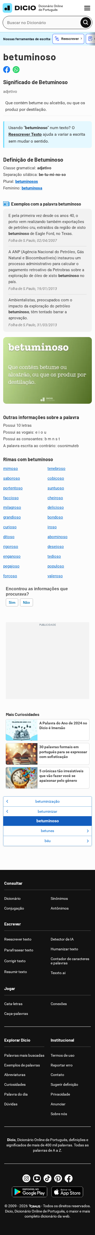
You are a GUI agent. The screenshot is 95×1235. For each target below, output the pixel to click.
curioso (10, 527)
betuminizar (47, 811)
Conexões (59, 1004)
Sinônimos (59, 898)
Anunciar (58, 1104)
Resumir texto (15, 972)
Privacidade (60, 1094)
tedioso (54, 556)
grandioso (12, 517)
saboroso (11, 478)
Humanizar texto (64, 949)
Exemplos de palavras (22, 1065)
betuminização (47, 801)
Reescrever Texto (25, 134)
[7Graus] (34, 1206)
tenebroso (56, 468)
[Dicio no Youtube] (37, 1178)
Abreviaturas (14, 1075)
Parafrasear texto (18, 950)
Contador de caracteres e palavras (70, 961)
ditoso (9, 536)
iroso (52, 527)
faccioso (11, 498)
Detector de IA (62, 939)
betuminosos (26, 181)
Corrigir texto (15, 961)
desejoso (56, 546)
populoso (56, 566)
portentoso (13, 488)
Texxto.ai (58, 973)
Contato (57, 1075)
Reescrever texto (17, 939)
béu (48, 841)
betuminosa (32, 188)
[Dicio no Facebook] (69, 1178)
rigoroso (10, 546)
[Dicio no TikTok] (47, 1178)
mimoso (10, 468)
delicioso (56, 507)
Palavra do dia (16, 1094)
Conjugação (14, 908)
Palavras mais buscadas (24, 1055)
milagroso (12, 507)
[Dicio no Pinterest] (58, 1178)
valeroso (55, 576)
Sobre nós (59, 1114)
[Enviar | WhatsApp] (16, 69)
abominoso (58, 536)
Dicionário (12, 898)
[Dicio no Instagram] (26, 1178)
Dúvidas (10, 1104)
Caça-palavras (16, 1013)
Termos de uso (62, 1055)
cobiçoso (56, 478)
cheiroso (55, 498)
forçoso (10, 576)
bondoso (55, 517)
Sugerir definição (64, 1084)
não (26, 602)
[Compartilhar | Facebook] (6, 69)
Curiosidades (15, 1084)
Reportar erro (62, 1065)
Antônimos (60, 908)
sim (12, 602)
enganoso (12, 556)
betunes (47, 831)
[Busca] (85, 22)
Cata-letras (13, 1004)
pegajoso (11, 566)
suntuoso (56, 488)
